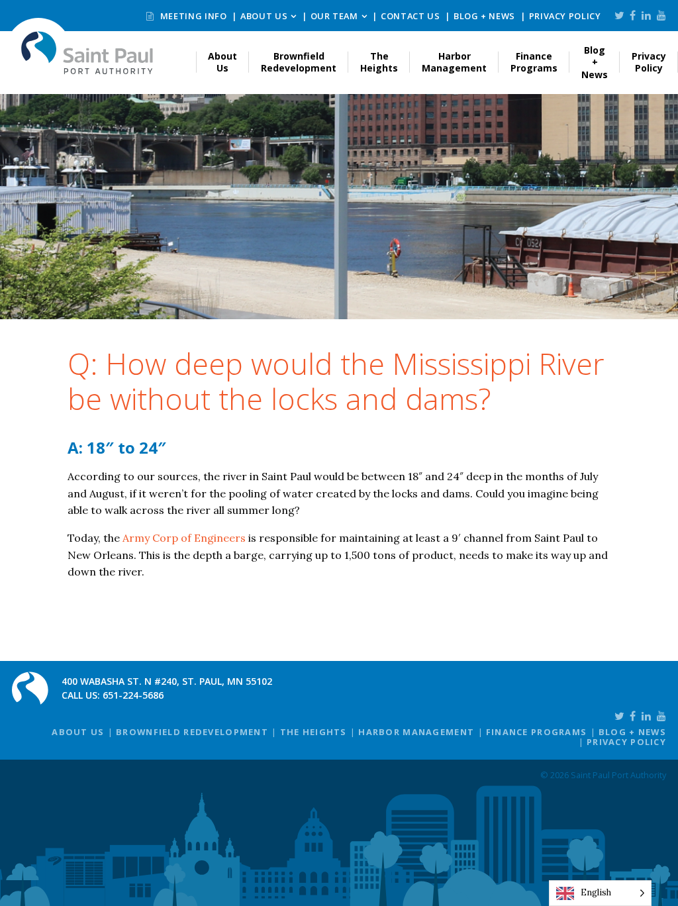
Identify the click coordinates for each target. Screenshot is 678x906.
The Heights (379, 62)
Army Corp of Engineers (184, 537)
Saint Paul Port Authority (87, 52)
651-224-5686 (133, 695)
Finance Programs (533, 62)
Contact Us (410, 16)
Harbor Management (454, 62)
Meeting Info (192, 16)
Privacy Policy (565, 16)
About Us (263, 16)
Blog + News (484, 16)
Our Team (334, 16)
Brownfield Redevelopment (298, 62)
